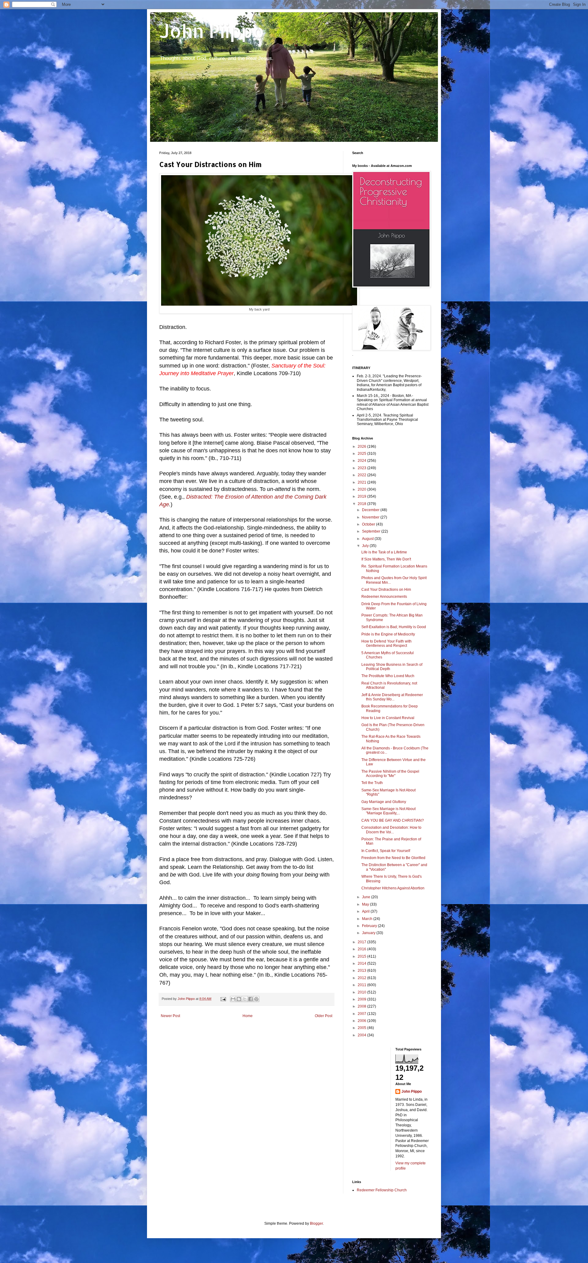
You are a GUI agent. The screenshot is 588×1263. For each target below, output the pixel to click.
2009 (362, 999)
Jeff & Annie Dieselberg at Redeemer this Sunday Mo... (392, 697)
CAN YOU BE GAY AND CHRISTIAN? (392, 820)
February (370, 926)
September (371, 531)
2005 (362, 1028)
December (371, 510)
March (367, 919)
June (366, 897)
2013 (362, 970)
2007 (362, 1014)
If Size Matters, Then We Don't (386, 559)
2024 (362, 460)
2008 (362, 1006)
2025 (362, 453)
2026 (362, 446)
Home (248, 1016)
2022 (362, 475)
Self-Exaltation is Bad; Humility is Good (393, 627)
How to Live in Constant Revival (387, 718)
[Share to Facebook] (250, 999)
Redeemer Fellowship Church (382, 1190)
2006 (362, 1021)
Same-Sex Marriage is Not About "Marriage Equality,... (388, 811)
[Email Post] (223, 999)
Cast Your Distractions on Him (386, 589)
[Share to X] (245, 999)
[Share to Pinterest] (256, 999)
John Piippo (211, 31)
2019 (362, 496)
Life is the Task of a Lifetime (384, 552)
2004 (362, 1035)
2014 (362, 963)
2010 (362, 992)
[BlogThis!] (239, 999)
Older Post (323, 1016)
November (371, 517)
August (368, 539)
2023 (362, 468)
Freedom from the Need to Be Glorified (393, 858)
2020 (362, 489)
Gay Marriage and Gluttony (383, 802)
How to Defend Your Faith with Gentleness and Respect (386, 643)
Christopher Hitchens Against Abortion (392, 888)
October (369, 524)
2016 (362, 949)
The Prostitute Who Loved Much (387, 676)
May (366, 904)
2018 (362, 504)
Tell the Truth (372, 783)
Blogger (316, 1223)
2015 (362, 956)
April (366, 911)
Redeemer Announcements (384, 596)
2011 (362, 985)
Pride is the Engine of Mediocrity (388, 634)
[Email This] (233, 999)
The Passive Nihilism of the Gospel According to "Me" (390, 773)
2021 (362, 482)
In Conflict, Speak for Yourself (385, 851)
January (369, 933)
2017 (362, 942)
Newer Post (170, 1016)
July (366, 546)
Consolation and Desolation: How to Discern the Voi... (391, 829)
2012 (362, 978)
